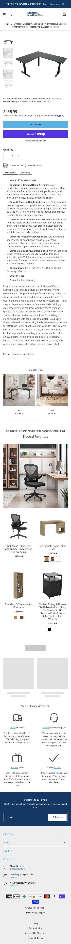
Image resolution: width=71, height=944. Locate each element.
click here (53, 782)
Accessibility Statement (35, 933)
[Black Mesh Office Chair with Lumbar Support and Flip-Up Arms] (18, 527)
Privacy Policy (35, 928)
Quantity (8, 149)
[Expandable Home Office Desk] (52, 527)
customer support (56, 739)
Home (7, 24)
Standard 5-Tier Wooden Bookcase (18, 606)
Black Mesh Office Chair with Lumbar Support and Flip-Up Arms (18, 548)
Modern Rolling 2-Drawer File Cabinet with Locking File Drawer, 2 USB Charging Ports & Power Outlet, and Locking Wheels (52, 612)
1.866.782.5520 (17, 869)
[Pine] (46, 559)
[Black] (49, 629)
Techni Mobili (39, 908)
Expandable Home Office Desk (52, 547)
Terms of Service (35, 938)
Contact (13, 877)
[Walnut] (21, 617)
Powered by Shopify (35, 912)
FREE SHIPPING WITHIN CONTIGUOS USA (26, 4)
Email (10, 817)
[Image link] (35, 476)
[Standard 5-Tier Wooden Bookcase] (18, 585)
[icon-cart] (64, 14)
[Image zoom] (41, 64)
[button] (35, 124)
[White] (58, 559)
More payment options (35, 141)
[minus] (6, 156)
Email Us (14, 885)
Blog (36, 923)
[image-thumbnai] (8, 42)
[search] (10, 14)
